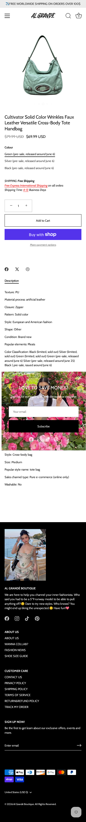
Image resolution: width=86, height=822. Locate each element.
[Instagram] (39, 439)
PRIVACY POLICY (15, 683)
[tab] (14, 281)
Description (12, 280)
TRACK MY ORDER (16, 707)
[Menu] (7, 16)
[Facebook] (31, 439)
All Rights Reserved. (45, 804)
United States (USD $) (16, 792)
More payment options (43, 244)
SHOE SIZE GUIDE (16, 656)
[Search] (68, 16)
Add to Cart (43, 220)
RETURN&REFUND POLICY (22, 701)
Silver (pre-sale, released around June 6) (29, 161)
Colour (9, 147)
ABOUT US (12, 638)
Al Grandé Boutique (23, 804)
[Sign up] (79, 745)
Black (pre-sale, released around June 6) (29, 168)
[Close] (80, 378)
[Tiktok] (47, 439)
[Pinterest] (56, 439)
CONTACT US (13, 677)
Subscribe (43, 426)
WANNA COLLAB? (16, 644)
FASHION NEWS (15, 650)
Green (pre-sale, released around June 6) (30, 154)
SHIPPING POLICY (16, 689)
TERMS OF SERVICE (18, 695)
